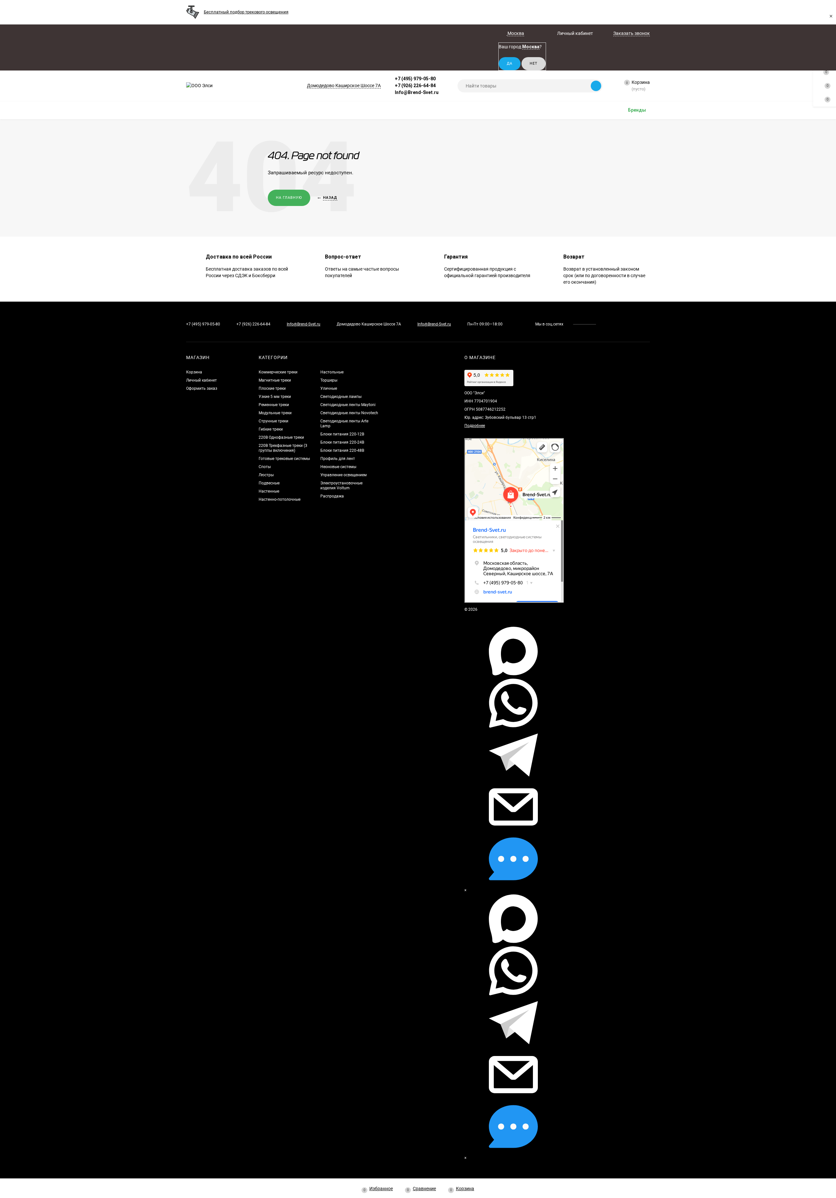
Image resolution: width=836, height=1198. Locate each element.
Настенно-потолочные (279, 499)
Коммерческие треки (278, 372)
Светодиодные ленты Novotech (349, 413)
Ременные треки (274, 404)
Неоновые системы (338, 467)
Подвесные (269, 483)
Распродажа (332, 496)
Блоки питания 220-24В (342, 442)
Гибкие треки (271, 429)
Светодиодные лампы (341, 396)
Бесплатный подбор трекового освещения (246, 11)
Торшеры (328, 380)
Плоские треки (272, 388)
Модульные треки (275, 413)
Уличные (328, 388)
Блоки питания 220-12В (342, 434)
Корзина (194, 372)
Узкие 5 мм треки (275, 396)
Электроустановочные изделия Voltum (341, 485)
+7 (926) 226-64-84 (415, 85)
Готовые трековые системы (284, 458)
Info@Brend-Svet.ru (417, 92)
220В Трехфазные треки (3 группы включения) (283, 448)
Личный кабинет (201, 380)
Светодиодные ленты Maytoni (348, 404)
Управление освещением (343, 475)
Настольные (332, 372)
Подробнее (474, 425)
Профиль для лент (337, 458)
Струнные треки (273, 421)
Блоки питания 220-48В (342, 450)
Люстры (266, 475)
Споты (265, 467)
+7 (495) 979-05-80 (415, 78)
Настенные (269, 491)
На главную (289, 198)
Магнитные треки (275, 380)
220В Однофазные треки (281, 437)
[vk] (605, 324)
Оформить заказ (201, 388)
